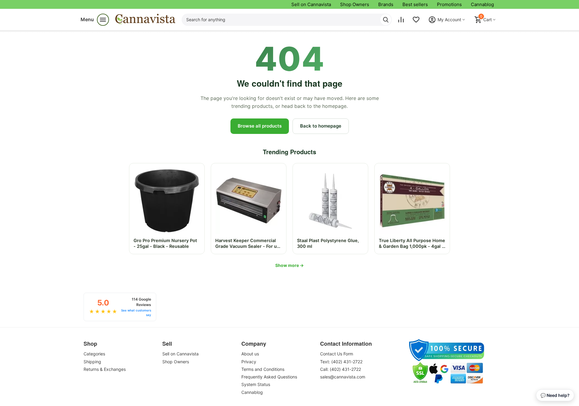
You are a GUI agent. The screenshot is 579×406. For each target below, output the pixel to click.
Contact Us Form (336, 353)
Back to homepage (320, 126)
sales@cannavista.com (342, 376)
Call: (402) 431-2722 (340, 369)
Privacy (248, 361)
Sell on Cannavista (311, 4)
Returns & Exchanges (105, 369)
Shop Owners (354, 4)
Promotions (449, 4)
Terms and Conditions (262, 369)
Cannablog (482, 4)
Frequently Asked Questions (269, 376)
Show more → (289, 265)
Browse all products (260, 126)
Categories (94, 353)
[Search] (385, 19)
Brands (385, 4)
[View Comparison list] (401, 20)
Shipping (92, 361)
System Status (255, 384)
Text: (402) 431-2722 (341, 361)
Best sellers (415, 4)
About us (250, 353)
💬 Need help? (555, 395)
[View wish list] (416, 20)
